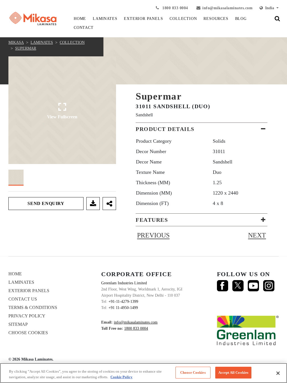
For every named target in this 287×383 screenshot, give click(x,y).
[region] (143, 373)
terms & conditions (32, 307)
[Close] (278, 373)
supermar (25, 48)
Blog (241, 19)
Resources (215, 19)
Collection (72, 42)
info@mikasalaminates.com (227, 8)
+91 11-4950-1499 (123, 308)
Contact (84, 28)
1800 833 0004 (174, 8)
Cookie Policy (121, 377)
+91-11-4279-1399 (123, 301)
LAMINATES (105, 19)
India (269, 8)
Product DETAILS (165, 129)
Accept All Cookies (233, 372)
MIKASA (16, 42)
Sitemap (18, 324)
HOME (80, 19)
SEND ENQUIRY (45, 203)
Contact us (22, 299)
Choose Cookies (28, 332)
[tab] (201, 129)
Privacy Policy (26, 315)
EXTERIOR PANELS (143, 19)
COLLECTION (183, 19)
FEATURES (152, 220)
